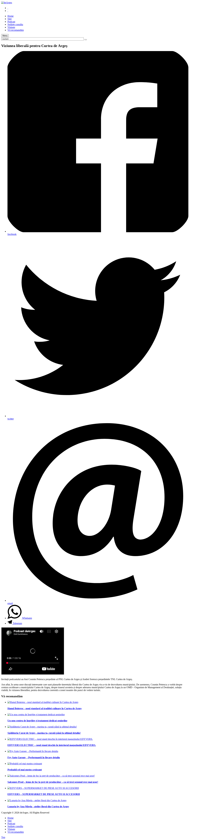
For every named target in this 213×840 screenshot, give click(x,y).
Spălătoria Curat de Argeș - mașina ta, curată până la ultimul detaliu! (44, 733)
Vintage (11, 829)
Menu (4, 36)
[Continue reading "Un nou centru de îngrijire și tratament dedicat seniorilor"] (36, 714)
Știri (9, 820)
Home (10, 818)
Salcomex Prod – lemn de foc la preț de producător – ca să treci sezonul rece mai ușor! (52, 782)
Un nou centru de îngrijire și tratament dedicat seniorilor (37, 720)
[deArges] (6, 2)
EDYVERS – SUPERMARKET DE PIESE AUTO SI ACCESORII (43, 794)
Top (3, 837)
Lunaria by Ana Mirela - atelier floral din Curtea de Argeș (38, 806)
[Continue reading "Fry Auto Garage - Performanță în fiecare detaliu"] (32, 751)
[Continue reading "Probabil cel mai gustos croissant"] (24, 763)
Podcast (11, 823)
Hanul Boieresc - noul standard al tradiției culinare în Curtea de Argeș (44, 708)
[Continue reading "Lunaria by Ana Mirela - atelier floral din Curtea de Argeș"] (36, 800)
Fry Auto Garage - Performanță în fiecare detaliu (33, 757)
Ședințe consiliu (15, 826)
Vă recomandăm (15, 832)
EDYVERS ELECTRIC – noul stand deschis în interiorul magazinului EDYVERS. (51, 745)
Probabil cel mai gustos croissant (24, 769)
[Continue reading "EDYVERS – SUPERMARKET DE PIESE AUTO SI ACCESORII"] (43, 788)
